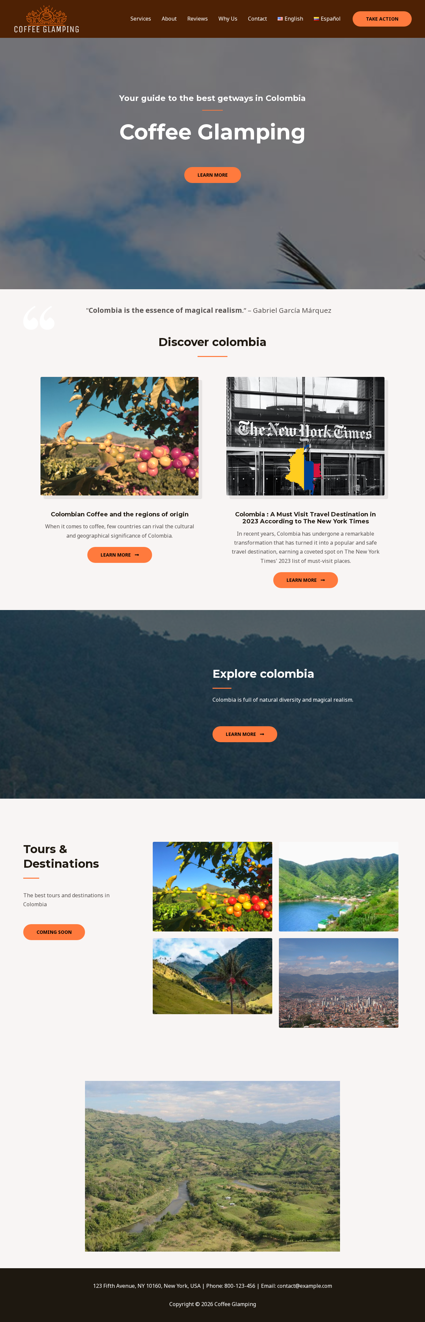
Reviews (197, 18)
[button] (382, 19)
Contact (257, 18)
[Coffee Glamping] (46, 18)
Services (140, 18)
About (169, 18)
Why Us (227, 18)
